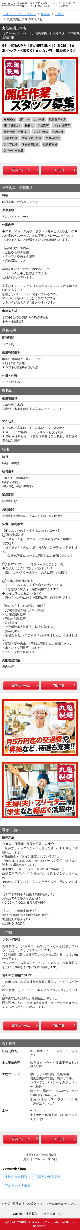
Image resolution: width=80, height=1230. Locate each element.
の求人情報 (16, 1176)
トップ (5, 1203)
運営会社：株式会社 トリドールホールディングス (45, 1203)
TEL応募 (58, 170)
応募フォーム (21, 170)
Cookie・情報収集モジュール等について (40, 1213)
